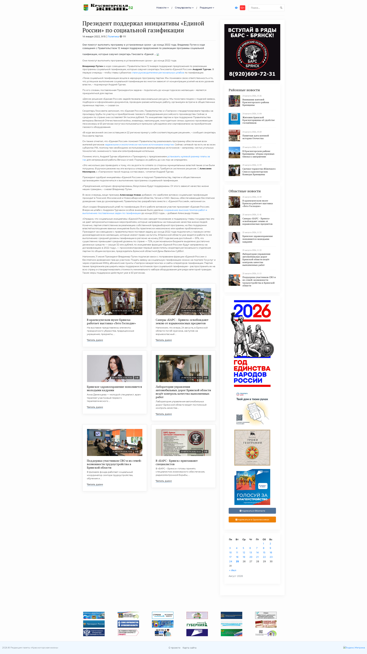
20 (250, 556)
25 (237, 561)
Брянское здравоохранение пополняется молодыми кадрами (114, 388)
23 (271, 556)
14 (257, 552)
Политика (113, 36)
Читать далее (95, 340)
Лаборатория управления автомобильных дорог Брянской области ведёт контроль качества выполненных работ (183, 392)
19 (244, 556)
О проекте (174, 647)
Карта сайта (189, 647)
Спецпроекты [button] (183, 7)
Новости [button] (161, 7)
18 (237, 556)
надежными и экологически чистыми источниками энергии (139, 144)
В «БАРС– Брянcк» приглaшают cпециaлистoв (177, 462)
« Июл (232, 570)
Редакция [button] (206, 7)
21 (257, 556)
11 (237, 552)
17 (230, 556)
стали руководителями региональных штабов (157, 72)
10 (230, 552)
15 (264, 552)
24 (230, 561)
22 (264, 556)
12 (244, 552)
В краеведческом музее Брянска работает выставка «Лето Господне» (111, 321)
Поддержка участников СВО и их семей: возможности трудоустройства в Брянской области (114, 464)
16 (271, 552)
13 (250, 552)
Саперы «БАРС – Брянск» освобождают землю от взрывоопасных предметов (182, 321)
